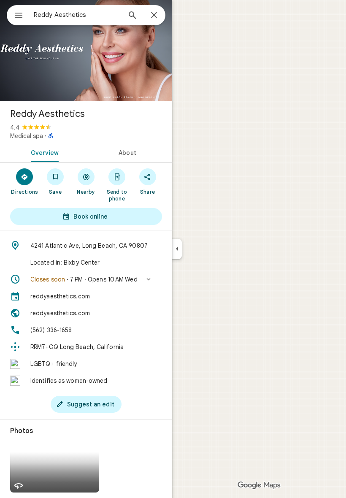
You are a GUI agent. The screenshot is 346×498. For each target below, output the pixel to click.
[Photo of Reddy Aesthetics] (86, 50)
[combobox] (77, 15)
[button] (86, 279)
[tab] (43, 152)
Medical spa (26, 136)
